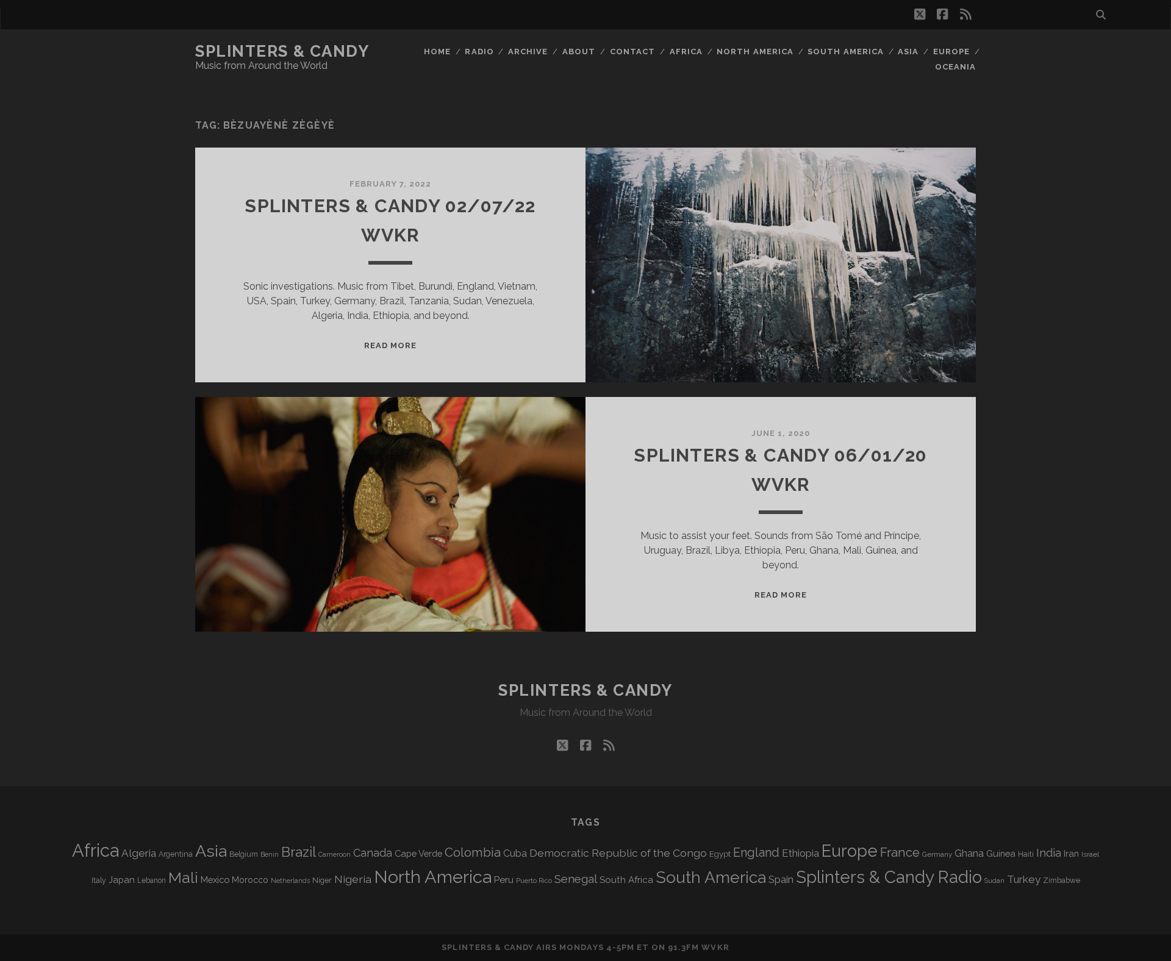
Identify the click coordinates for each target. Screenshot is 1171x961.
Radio (479, 51)
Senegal (575, 878)
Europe (951, 51)
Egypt (720, 854)
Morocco (250, 880)
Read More (390, 345)
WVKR (715, 947)
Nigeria (352, 879)
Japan (122, 879)
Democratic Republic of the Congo (618, 852)
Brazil (298, 852)
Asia (908, 51)
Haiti (1026, 854)
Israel (1090, 854)
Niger (322, 880)
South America (846, 51)
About (578, 51)
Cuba (515, 853)
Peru (504, 879)
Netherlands (290, 881)
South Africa (626, 879)
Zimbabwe (1061, 880)
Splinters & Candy (282, 51)
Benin (269, 854)
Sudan (994, 881)
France (900, 852)
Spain (780, 879)
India (1048, 852)
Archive (528, 51)
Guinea (1000, 853)
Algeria (138, 853)
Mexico (215, 879)
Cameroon (334, 855)
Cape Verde (418, 853)
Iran (1071, 853)
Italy (98, 880)
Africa (686, 51)
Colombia (473, 852)
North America (755, 51)
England (756, 852)
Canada (372, 852)
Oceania (955, 66)
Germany (937, 854)
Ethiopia (800, 853)
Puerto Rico (534, 880)
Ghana (969, 853)
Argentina (176, 854)
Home (437, 51)
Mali (183, 877)
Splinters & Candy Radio (889, 877)
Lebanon (151, 880)
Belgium (243, 854)
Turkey (1023, 879)
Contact (632, 51)
